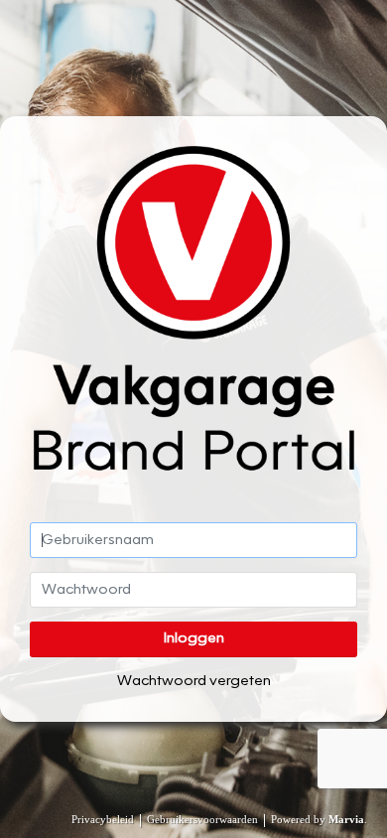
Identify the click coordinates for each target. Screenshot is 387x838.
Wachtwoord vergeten (194, 681)
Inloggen (194, 638)
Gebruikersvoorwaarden (202, 819)
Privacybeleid (102, 819)
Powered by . (319, 819)
